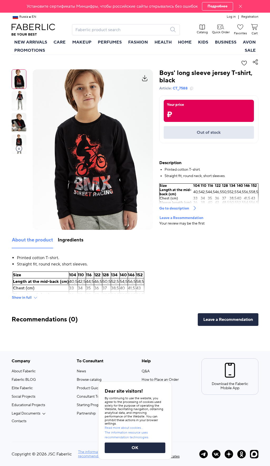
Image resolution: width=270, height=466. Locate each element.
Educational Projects (28, 405)
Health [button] (163, 42)
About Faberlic (24, 371)
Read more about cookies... (124, 428)
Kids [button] (203, 42)
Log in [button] (231, 17)
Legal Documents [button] (26, 413)
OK (135, 447)
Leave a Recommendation (181, 218)
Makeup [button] (81, 42)
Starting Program (91, 405)
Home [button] (185, 42)
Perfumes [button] (110, 42)
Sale (250, 50)
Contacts (19, 421)
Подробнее (218, 6)
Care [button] (60, 42)
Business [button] (226, 42)
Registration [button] (249, 17)
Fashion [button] (138, 42)
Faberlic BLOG (24, 379)
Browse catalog (89, 379)
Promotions (29, 50)
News (81, 371)
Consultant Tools (90, 396)
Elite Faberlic (22, 388)
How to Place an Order (160, 379)
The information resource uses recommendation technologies (126, 435)
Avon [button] (249, 42)
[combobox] (121, 30)
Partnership (86, 413)
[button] (135, 6)
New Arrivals (30, 42)
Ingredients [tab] (70, 240)
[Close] (240, 6)
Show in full (22, 297)
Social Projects (23, 396)
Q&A (146, 371)
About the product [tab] (32, 240)
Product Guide (89, 388)
